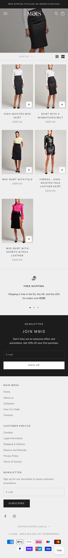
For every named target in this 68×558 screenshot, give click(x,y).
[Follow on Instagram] (14, 516)
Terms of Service (12, 461)
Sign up (34, 365)
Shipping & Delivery (14, 444)
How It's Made (11, 409)
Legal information (13, 438)
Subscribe (17, 503)
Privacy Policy (10, 456)
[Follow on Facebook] (5, 516)
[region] (34, 289)
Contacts (8, 415)
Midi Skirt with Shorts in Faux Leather (17, 252)
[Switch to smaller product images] (63, 56)
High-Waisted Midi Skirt (17, 116)
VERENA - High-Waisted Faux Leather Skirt (50, 183)
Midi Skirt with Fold (17, 179)
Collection (8, 403)
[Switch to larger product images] (57, 56)
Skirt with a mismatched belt (50, 116)
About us (8, 397)
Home (6, 391)
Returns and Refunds (15, 450)
